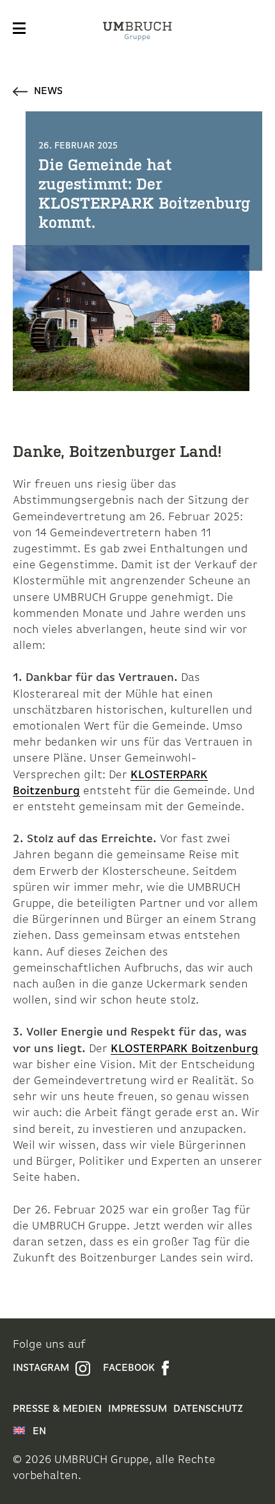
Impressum (137, 1409)
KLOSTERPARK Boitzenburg (184, 1049)
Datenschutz (208, 1409)
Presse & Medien (57, 1409)
